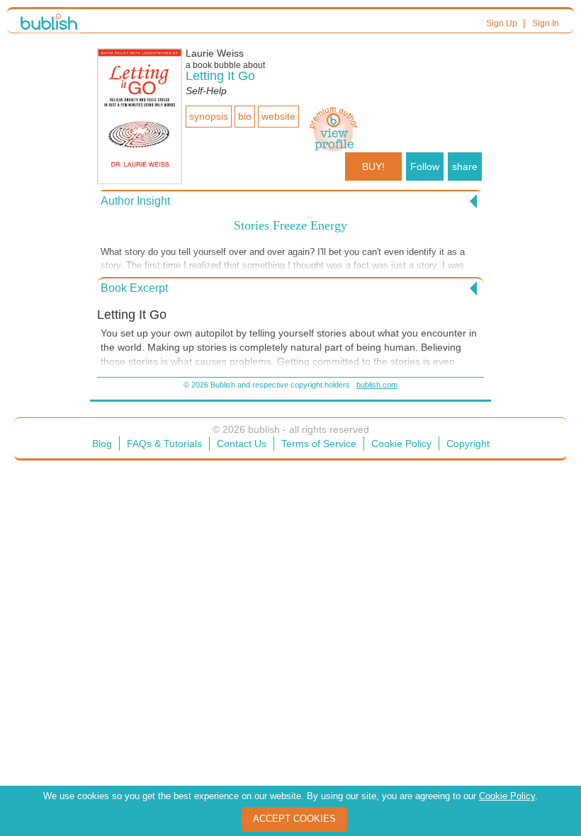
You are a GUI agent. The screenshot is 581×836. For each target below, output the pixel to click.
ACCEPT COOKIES (294, 818)
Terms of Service (318, 443)
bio (245, 116)
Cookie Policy (401, 443)
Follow (424, 166)
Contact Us (241, 443)
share (465, 166)
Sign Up (501, 23)
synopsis (208, 116)
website (278, 116)
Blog (102, 443)
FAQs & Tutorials (164, 443)
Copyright (468, 443)
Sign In (545, 23)
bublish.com (376, 384)
